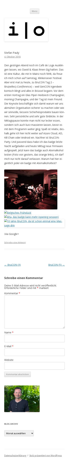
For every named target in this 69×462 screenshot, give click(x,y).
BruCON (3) (12, 264)
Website (8, 360)
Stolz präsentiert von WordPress (45, 455)
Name (8, 332)
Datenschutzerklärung (15, 455)
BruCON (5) (56, 264)
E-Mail (8, 346)
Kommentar (12, 293)
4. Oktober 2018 (12, 56)
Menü (34, 11)
